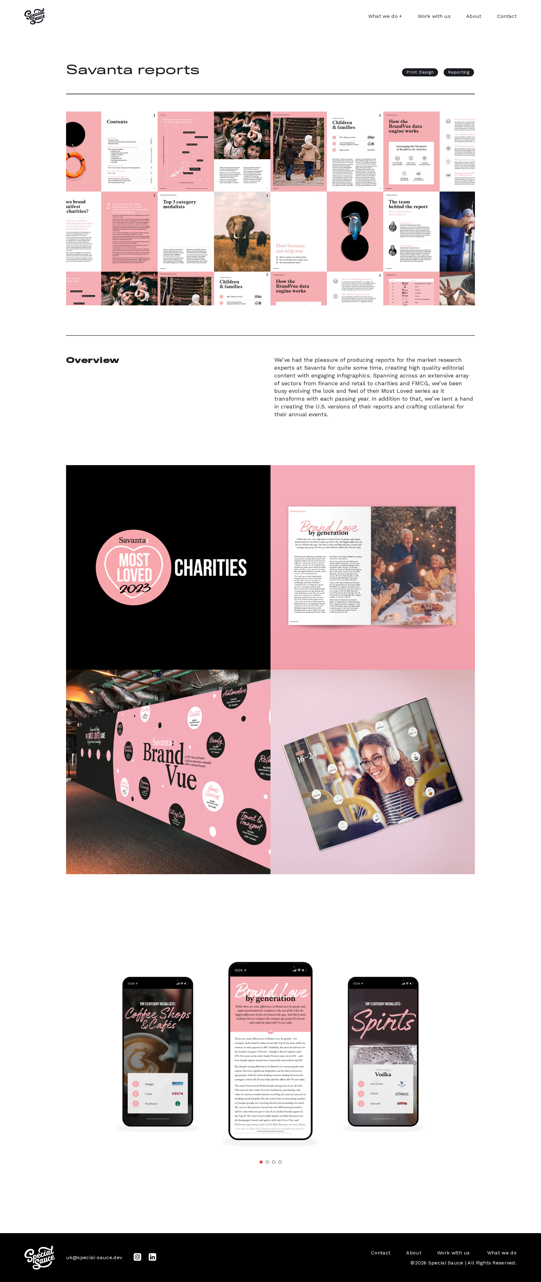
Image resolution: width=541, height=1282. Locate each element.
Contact (507, 16)
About (474, 16)
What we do (383, 16)
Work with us (434, 16)
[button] (261, 1162)
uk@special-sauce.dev (94, 1257)
